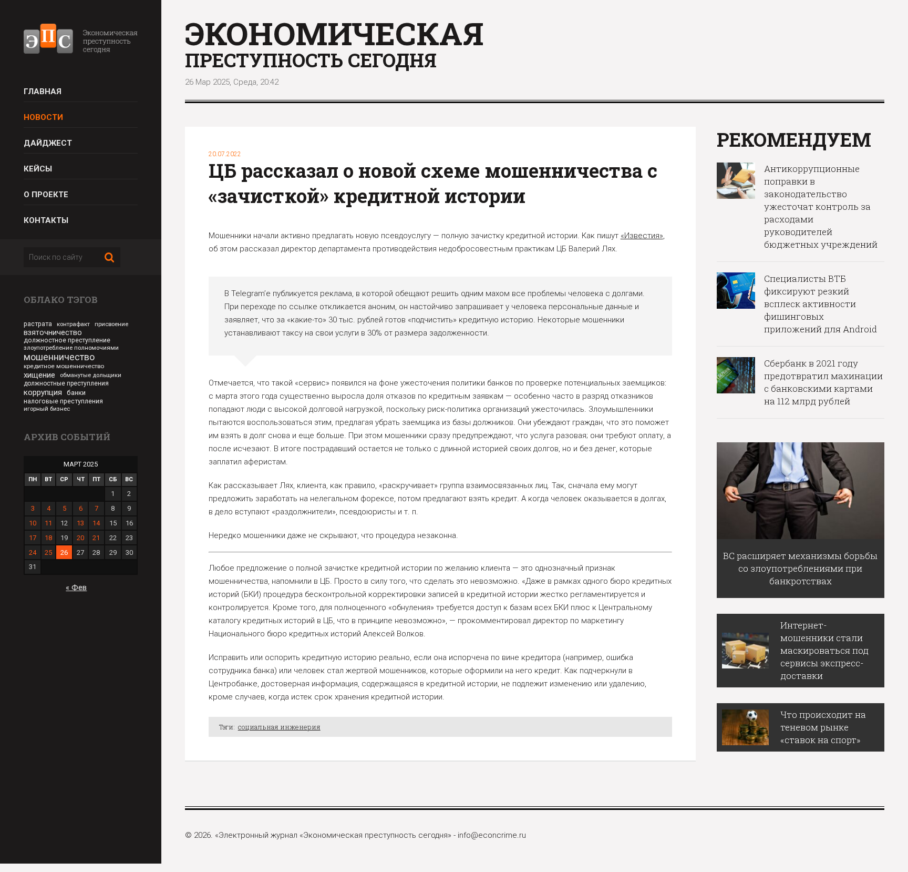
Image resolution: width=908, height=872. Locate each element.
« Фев (76, 587)
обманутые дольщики (90, 375)
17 (32, 538)
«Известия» (642, 235)
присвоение (111, 324)
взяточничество (53, 332)
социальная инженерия (279, 727)
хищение (39, 375)
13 (80, 523)
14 (96, 523)
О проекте (46, 194)
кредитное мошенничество (64, 366)
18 (48, 538)
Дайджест (48, 143)
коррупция (43, 392)
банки (76, 393)
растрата (38, 324)
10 (32, 523)
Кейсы (38, 169)
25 (48, 552)
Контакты (46, 220)
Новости (43, 117)
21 (96, 538)
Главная (42, 91)
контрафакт (73, 324)
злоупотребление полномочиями (71, 347)
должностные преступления (66, 383)
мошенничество (59, 356)
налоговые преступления (63, 401)
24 (32, 552)
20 (80, 538)
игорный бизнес (47, 408)
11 (48, 523)
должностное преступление (67, 340)
